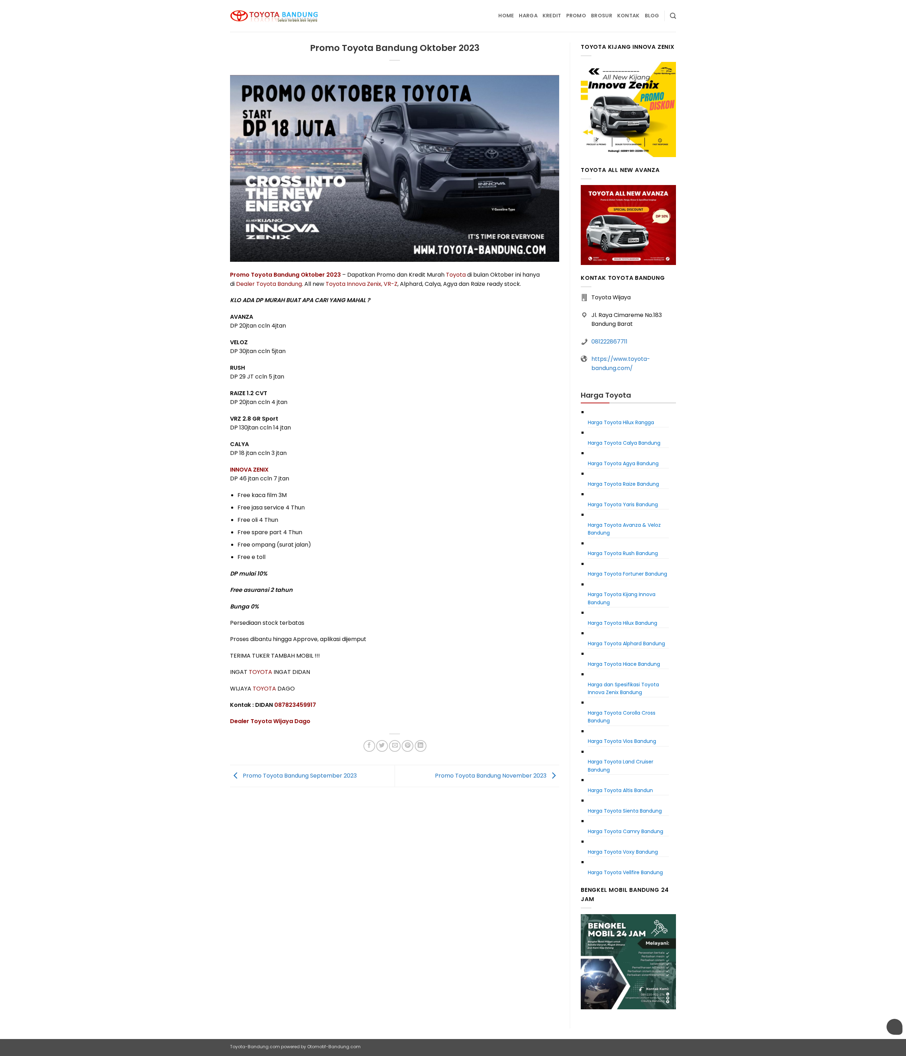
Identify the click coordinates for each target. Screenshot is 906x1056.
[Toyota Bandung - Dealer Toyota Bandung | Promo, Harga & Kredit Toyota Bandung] (274, 16)
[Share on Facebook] (369, 746)
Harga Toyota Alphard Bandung (626, 643)
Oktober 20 (317, 275)
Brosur (601, 15)
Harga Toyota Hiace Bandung (624, 664)
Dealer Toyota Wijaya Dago (270, 721)
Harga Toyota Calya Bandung (624, 442)
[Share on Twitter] (382, 746)
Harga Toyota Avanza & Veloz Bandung (624, 528)
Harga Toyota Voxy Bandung (623, 851)
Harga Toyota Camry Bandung (625, 831)
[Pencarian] (673, 16)
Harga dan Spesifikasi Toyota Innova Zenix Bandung (623, 688)
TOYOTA (260, 672)
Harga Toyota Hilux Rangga (621, 422)
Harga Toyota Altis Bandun (620, 790)
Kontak (628, 15)
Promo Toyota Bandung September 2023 (299, 776)
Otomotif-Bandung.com (334, 1047)
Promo (576, 15)
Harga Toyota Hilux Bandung (622, 623)
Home (506, 15)
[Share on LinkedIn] (420, 746)
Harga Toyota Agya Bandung (623, 463)
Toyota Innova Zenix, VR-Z (361, 284)
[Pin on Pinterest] (407, 746)
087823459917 (295, 705)
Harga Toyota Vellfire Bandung (625, 872)
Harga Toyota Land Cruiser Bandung (620, 765)
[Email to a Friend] (395, 746)
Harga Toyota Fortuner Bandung (627, 573)
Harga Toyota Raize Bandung (623, 483)
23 (337, 275)
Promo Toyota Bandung (265, 275)
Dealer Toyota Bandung (269, 284)
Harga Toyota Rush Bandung (623, 553)
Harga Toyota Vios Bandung (622, 741)
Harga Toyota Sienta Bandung (625, 810)
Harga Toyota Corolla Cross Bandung (621, 716)
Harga (528, 15)
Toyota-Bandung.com (255, 1047)
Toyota (456, 275)
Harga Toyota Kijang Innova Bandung (621, 598)
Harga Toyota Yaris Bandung (623, 504)
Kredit (552, 15)
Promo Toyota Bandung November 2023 (491, 776)
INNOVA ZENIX (249, 470)
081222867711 (609, 341)
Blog (652, 15)
